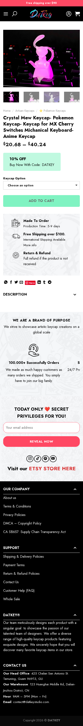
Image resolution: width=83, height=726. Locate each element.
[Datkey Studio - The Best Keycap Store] (41, 14)
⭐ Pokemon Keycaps (52, 111)
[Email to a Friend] (21, 282)
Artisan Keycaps (24, 111)
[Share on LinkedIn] (39, 282)
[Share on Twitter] (16, 282)
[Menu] (5, 14)
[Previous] (10, 58)
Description (15, 294)
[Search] (14, 14)
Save (32, 282)
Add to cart (41, 200)
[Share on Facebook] (11, 282)
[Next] (73, 58)
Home (6, 111)
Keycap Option (14, 178)
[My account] (69, 14)
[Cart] (77, 14)
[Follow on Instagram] (29, 458)
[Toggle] (75, 295)
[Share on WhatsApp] (5, 282)
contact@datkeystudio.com (31, 702)
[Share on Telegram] (49, 282)
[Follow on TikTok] (37, 458)
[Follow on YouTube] (53, 458)
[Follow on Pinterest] (45, 458)
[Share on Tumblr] (44, 282)
